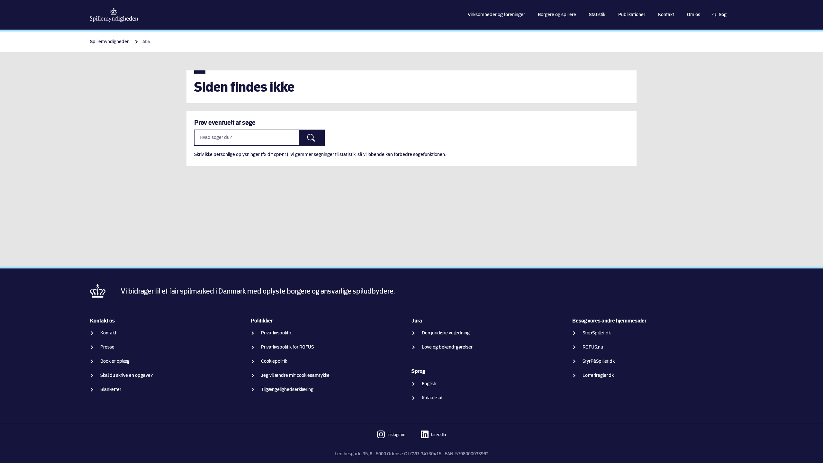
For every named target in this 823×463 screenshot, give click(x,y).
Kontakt (108, 333)
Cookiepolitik (274, 361)
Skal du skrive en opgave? (126, 375)
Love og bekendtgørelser (447, 347)
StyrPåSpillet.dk (599, 361)
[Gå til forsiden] (114, 15)
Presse (107, 347)
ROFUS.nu (593, 347)
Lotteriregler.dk (598, 375)
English (429, 384)
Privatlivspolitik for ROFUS (287, 347)
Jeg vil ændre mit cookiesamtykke (295, 375)
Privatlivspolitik (276, 333)
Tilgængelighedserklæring (287, 389)
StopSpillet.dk (597, 333)
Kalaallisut (432, 398)
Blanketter (110, 389)
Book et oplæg (115, 361)
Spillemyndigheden (110, 42)
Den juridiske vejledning (446, 333)
